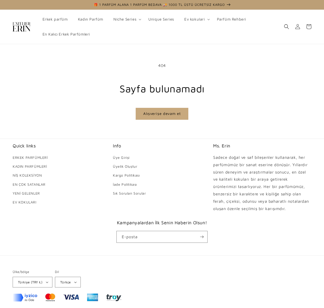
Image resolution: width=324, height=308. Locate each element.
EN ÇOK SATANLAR (29, 184)
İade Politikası (125, 184)
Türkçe (65, 282)
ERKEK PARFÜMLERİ (30, 157)
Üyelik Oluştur (125, 166)
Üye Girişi (121, 157)
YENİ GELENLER (26, 193)
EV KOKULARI (24, 202)
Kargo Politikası (126, 175)
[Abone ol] (201, 237)
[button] (125, 19)
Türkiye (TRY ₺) (30, 282)
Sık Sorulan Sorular (129, 193)
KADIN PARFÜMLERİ (30, 166)
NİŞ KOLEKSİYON (27, 175)
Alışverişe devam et (162, 113)
